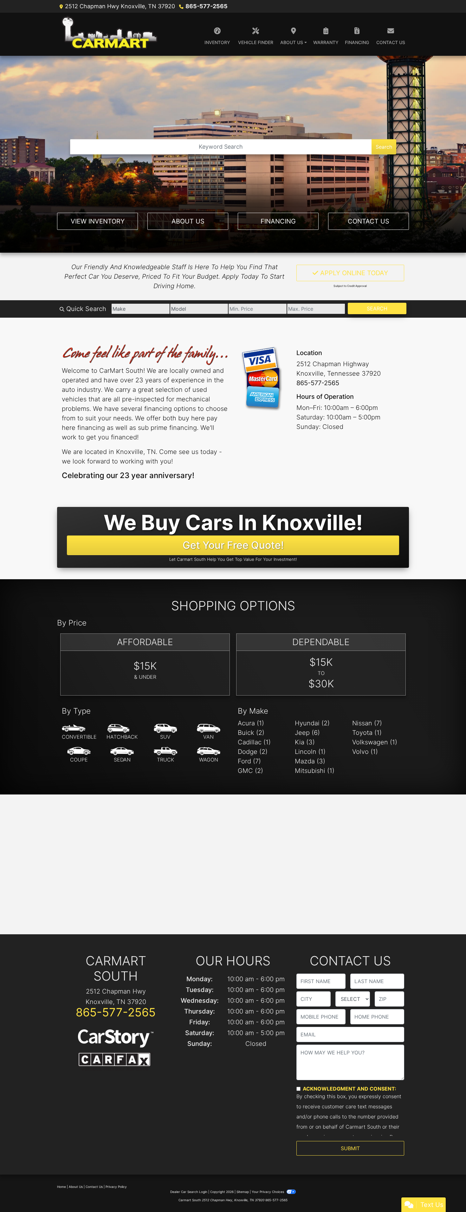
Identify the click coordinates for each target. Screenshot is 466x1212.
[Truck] (165, 754)
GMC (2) (250, 771)
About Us (188, 221)
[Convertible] (79, 732)
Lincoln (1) (310, 751)
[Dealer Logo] (110, 34)
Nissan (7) (367, 723)
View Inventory (98, 221)
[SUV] (165, 732)
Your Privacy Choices (268, 1192)
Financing (278, 221)
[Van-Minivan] (208, 732)
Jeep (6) (307, 732)
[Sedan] (122, 754)
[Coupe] (79, 754)
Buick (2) (251, 732)
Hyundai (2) (312, 723)
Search (384, 147)
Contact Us (368, 221)
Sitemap (242, 1192)
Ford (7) (249, 761)
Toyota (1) (367, 732)
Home (61, 1187)
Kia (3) (305, 742)
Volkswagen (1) (374, 742)
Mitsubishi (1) (314, 771)
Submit (350, 1148)
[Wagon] (208, 754)
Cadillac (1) (254, 742)
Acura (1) (251, 723)
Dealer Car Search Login (188, 1192)
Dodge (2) (253, 751)
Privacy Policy (116, 1187)
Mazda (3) (310, 761)
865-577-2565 (206, 6)
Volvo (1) (365, 751)
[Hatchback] (122, 732)
